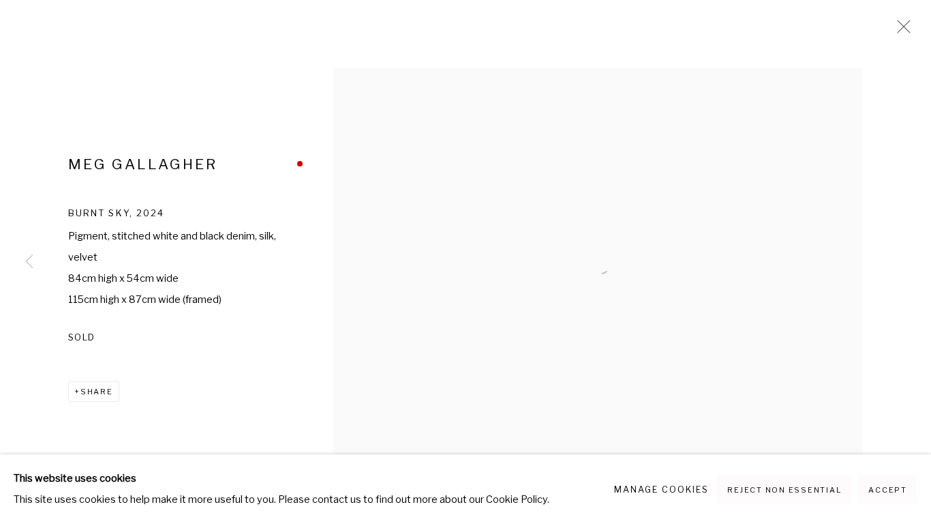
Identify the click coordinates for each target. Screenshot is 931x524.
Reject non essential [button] (784, 490)
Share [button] (96, 391)
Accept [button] (887, 490)
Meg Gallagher (143, 164)
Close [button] (900, 30)
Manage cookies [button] (661, 489)
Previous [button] (29, 262)
